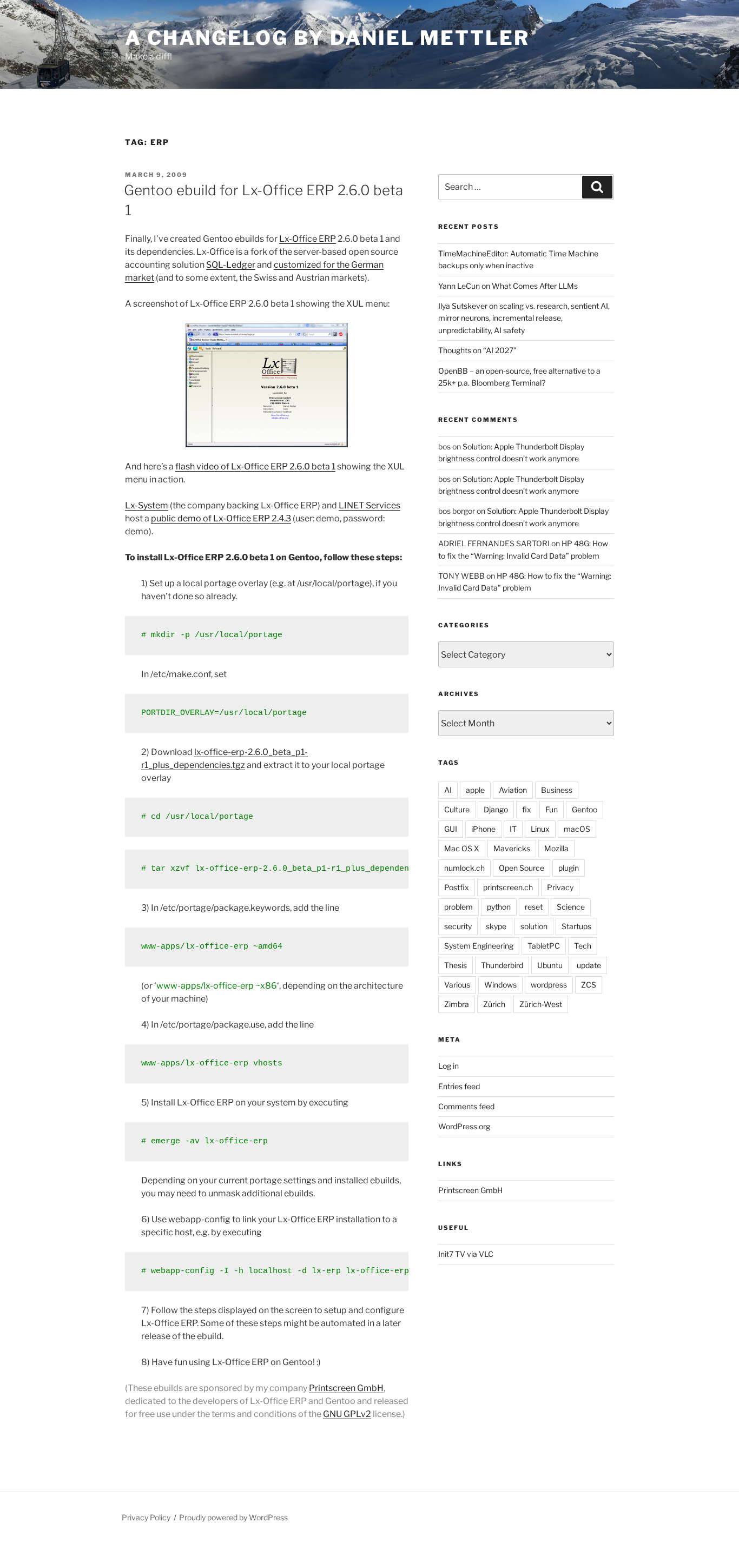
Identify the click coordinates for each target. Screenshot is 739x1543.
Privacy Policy (146, 1517)
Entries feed (459, 1086)
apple (475, 789)
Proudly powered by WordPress (233, 1517)
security (458, 926)
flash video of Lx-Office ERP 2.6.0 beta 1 (255, 466)
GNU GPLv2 (347, 1414)
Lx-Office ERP (307, 239)
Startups (576, 926)
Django (496, 809)
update (589, 965)
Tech (582, 945)
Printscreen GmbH (346, 1388)
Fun (551, 809)
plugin (568, 867)
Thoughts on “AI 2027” (477, 350)
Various (457, 984)
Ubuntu (550, 965)
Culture (457, 809)
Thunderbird (502, 965)
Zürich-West (540, 1004)
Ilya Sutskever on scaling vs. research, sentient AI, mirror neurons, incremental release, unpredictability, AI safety (524, 318)
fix (526, 809)
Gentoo (584, 809)
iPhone (483, 828)
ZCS (588, 984)
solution (533, 926)
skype (496, 926)
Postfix (456, 887)
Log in (448, 1065)
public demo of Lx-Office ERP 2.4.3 (221, 518)
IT (513, 828)
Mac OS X (461, 848)
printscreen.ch (508, 887)
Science (571, 906)
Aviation (513, 789)
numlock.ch (464, 867)
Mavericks (511, 848)
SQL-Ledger (230, 265)
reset (534, 906)
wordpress (549, 984)
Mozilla (556, 848)
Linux (540, 828)
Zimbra (456, 1004)
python (499, 906)
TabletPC (543, 945)
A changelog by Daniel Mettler (327, 38)
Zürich (494, 1004)
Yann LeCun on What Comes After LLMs (508, 285)
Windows (500, 984)
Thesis (455, 965)
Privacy (560, 887)
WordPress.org (464, 1126)
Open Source (521, 867)
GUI (450, 828)
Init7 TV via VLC (465, 1254)
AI (448, 789)
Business (556, 789)
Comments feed (466, 1106)
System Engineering (478, 945)
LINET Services (369, 505)
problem (458, 906)
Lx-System (146, 505)
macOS (577, 828)
